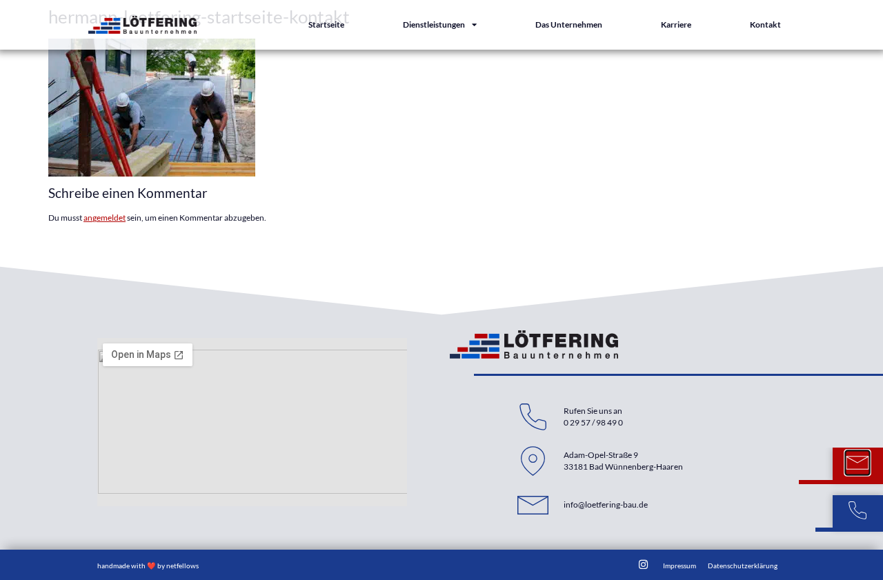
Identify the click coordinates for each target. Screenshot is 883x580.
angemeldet (104, 217)
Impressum (679, 565)
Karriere (676, 24)
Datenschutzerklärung (742, 565)
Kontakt (765, 24)
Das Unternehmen (568, 24)
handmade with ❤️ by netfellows (148, 565)
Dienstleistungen (434, 24)
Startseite (326, 24)
